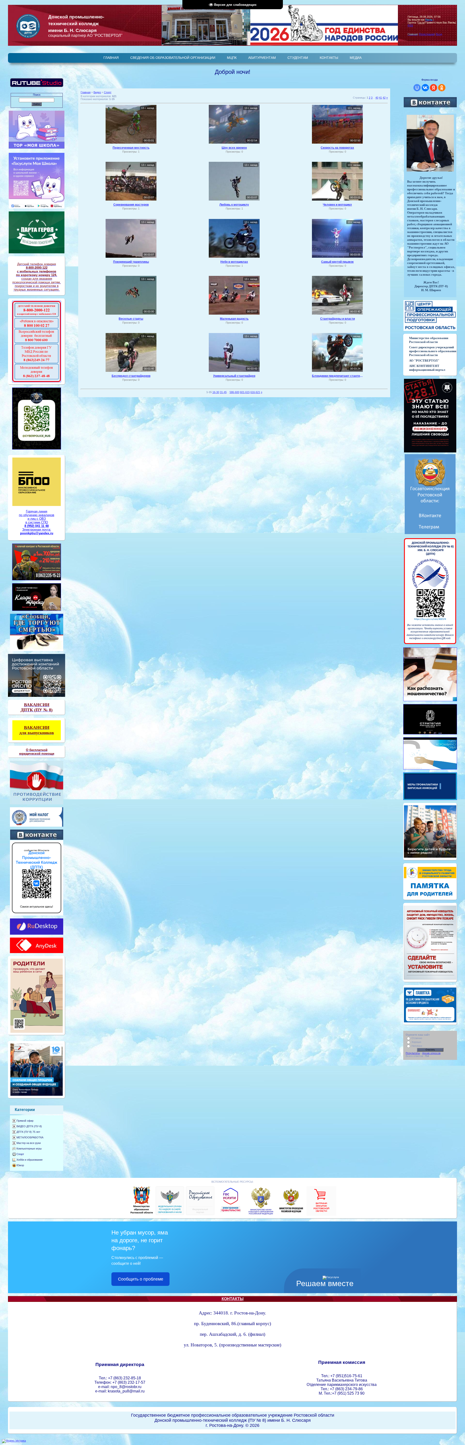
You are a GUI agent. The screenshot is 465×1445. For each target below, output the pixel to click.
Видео (97, 92)
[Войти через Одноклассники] (441, 87)
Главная (86, 92)
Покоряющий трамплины (131, 262)
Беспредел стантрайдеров (131, 376)
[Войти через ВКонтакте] (425, 87)
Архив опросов (431, 1053)
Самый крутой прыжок (337, 262)
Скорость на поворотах (337, 147)
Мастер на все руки (28, 1143)
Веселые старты (131, 318)
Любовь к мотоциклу (234, 204)
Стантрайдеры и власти (337, 318)
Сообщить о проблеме (140, 1279)
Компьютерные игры (29, 1148)
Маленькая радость (234, 318)
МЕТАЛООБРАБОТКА (29, 1137)
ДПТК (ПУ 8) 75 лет (28, 1131)
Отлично (416, 1038)
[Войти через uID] (417, 87)
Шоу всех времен (234, 147)
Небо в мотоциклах (234, 262)
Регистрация (426, 34)
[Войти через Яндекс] (433, 87)
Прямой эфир (24, 1120)
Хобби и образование (29, 1159)
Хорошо (416, 1042)
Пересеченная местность (131, 147)
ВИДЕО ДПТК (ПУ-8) (29, 1126)
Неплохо (416, 1045)
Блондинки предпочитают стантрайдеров (337, 376)
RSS (410, 25)
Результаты (413, 1053)
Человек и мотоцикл (337, 204)
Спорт (20, 1154)
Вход (439, 34)
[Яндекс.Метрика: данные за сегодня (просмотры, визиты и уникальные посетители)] (14, 1441)
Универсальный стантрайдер (234, 376)
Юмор (20, 1165)
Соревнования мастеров (131, 204)
